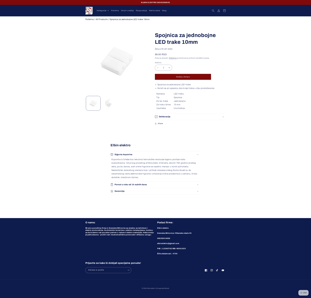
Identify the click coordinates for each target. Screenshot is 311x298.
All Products (102, 19)
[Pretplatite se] (128, 270)
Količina (158, 63)
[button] (213, 10)
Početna (89, 19)
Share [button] (160, 123)
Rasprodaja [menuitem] (141, 11)
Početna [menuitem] (115, 11)
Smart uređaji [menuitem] (127, 11)
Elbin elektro (151, 288)
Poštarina (173, 58)
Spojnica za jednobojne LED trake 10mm (130, 19)
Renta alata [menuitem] (154, 11)
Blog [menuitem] (164, 11)
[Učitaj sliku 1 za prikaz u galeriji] (93, 103)
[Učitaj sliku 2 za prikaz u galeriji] (109, 103)
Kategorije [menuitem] (101, 11)
